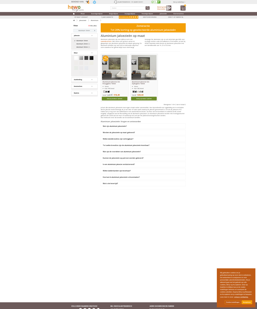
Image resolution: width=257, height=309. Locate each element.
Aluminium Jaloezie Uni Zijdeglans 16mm (140, 83)
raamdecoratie (106, 41)
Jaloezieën (163, 14)
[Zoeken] (148, 8)
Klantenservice (178, 14)
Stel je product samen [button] (114, 99)
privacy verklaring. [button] (241, 297)
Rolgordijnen (113, 14)
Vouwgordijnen (130, 14)
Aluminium (94, 20)
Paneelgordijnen (147, 14)
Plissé (83, 14)
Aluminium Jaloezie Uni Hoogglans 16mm (111, 83)
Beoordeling (124, 17)
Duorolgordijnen (97, 14)
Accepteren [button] (247, 302)
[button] (222, 302)
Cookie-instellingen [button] (233, 302)
